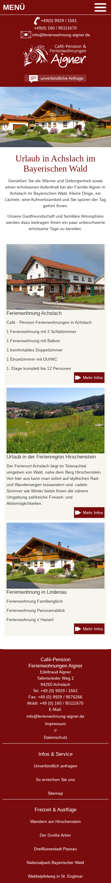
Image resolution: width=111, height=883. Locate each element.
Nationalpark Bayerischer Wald (55, 862)
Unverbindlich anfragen (55, 765)
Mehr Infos (93, 377)
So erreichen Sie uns (55, 779)
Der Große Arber (55, 835)
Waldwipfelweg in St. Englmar (55, 876)
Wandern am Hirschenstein (55, 821)
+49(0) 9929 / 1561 (59, 20)
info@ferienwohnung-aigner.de (61, 34)
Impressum (55, 723)
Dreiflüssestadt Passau (55, 848)
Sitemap (55, 793)
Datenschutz (55, 737)
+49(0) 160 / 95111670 (55, 28)
